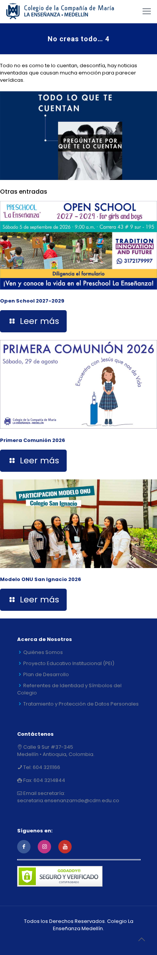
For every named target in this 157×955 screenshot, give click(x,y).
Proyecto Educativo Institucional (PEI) (68, 663)
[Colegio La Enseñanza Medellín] (64, 11)
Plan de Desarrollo (46, 674)
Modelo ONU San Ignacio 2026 (40, 579)
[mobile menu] (146, 11)
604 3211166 (46, 767)
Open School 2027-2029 (32, 300)
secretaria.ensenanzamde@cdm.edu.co (68, 800)
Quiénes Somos (43, 652)
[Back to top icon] (141, 939)
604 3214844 (48, 780)
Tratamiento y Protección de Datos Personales (81, 703)
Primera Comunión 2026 (32, 440)
